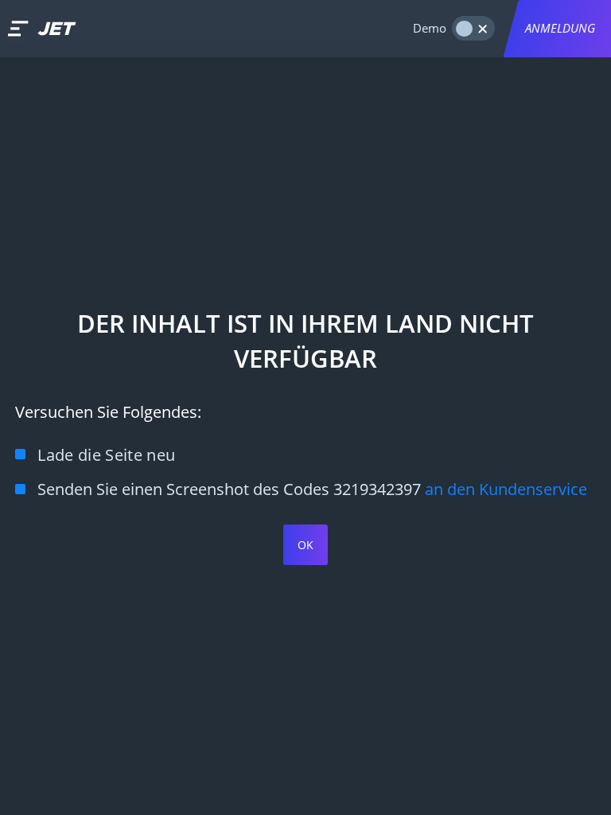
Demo (429, 28)
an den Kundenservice (506, 489)
